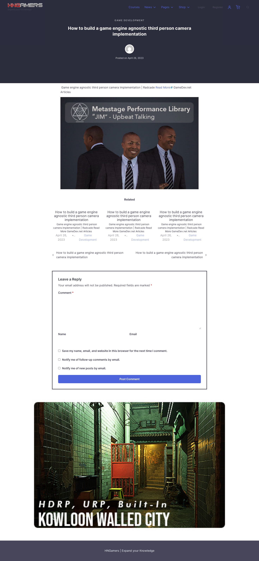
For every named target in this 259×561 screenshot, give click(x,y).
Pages (165, 7)
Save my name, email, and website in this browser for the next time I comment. (114, 351)
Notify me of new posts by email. (84, 368)
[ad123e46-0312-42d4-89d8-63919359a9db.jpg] (129, 143)
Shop (182, 7)
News (148, 7)
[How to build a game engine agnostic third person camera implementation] (78, 226)
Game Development (129, 20)
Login (201, 7)
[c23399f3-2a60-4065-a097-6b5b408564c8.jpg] (129, 464)
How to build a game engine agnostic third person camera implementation (89, 255)
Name (62, 334)
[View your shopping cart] (237, 7)
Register (218, 7)
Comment (66, 292)
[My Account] (229, 7)
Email (133, 334)
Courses (134, 7)
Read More (163, 87)
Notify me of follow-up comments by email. (91, 359)
